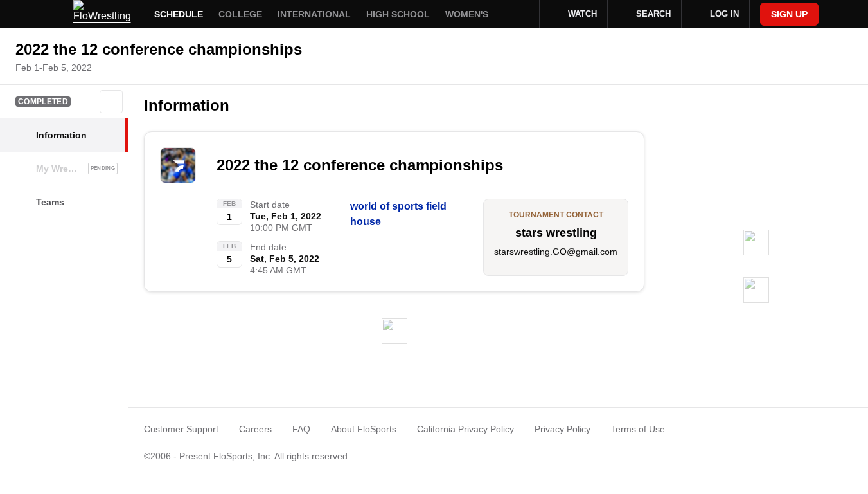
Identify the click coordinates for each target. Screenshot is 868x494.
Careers (255, 429)
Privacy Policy (562, 429)
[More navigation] (521, 14)
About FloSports (363, 429)
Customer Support (181, 429)
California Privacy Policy (465, 429)
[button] (111, 101)
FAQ (301, 429)
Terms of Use (638, 429)
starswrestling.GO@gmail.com (555, 251)
